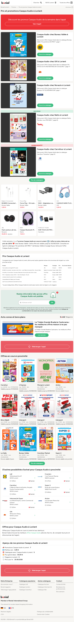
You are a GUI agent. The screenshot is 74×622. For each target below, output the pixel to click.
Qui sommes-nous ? (7, 584)
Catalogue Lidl (23, 584)
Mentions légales (6, 611)
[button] (37, 45)
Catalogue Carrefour (25, 590)
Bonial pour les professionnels (60, 588)
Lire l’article (42, 335)
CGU (2, 614)
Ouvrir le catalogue (45, 54)
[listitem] (9, 196)
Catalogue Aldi (42, 590)
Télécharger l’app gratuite (8, 590)
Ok (52, 302)
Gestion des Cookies (43, 614)
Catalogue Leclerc (24, 587)
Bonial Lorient (5, 7)
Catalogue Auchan (43, 584)
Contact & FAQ (60, 584)
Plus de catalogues (37, 180)
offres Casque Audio (33, 533)
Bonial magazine (6, 587)
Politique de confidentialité (45, 611)
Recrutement (60, 591)
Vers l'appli (37, 24)
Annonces (68, 7)
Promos (13, 7)
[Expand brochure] (18, 44)
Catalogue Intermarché (45, 587)
